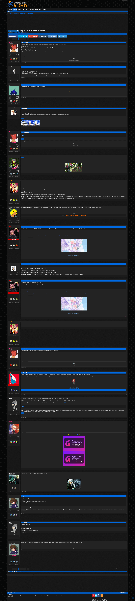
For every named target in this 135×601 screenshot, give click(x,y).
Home (10, 9)
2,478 (17, 393)
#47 (126, 200)
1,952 (17, 176)
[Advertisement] (67, 22)
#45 (126, 147)
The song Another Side (25, 354)
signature (72, 59)
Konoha (18, 56)
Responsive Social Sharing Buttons (96, 600)
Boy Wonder (22, 200)
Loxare (10, 84)
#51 (126, 317)
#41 (126, 62)
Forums (15, 9)
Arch (21, 259)
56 (17, 414)
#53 (126, 367)
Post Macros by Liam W (112, 597)
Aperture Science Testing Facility (14, 78)
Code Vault (17, 220)
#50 (126, 276)
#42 (126, 77)
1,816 (17, 518)
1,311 (17, 445)
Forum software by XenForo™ (99, 597)
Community (38, 9)
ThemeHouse (104, 598)
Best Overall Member (76, 388)
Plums (22, 62)
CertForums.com (104, 600)
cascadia (78, 59)
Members (32, 9)
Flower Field (17, 98)
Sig (24, 431)
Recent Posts (10, 11)
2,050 (17, 62)
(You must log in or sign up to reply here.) (121, 568)
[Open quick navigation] (127, 13)
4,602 (17, 248)
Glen (21, 513)
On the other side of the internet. (14, 439)
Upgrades (44, 9)
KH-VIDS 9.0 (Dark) (11, 592)
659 (17, 103)
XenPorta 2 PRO (94, 599)
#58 (126, 513)
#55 (126, 417)
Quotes (29, 431)
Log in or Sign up (124, 0)
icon (69, 59)
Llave (21, 394)
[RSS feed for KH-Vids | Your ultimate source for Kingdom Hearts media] (102, 595)
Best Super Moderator (71, 388)
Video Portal (21, 9)
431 (17, 80)
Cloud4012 (12, 473)
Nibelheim (17, 485)
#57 (126, 491)
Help (126, 592)
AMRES (10, 398)
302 (17, 491)
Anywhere (17, 243)
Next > (28, 568)
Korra (25, 32)
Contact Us (122, 592)
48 (17, 118)
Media (26, 9)
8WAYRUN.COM (104, 599)
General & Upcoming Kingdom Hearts (17, 32)
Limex (10, 264)
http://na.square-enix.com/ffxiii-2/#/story (62, 402)
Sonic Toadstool (13, 108)
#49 (126, 259)
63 (17, 274)
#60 (126, 549)
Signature (25, 56)
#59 (126, 532)
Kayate (10, 67)
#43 (126, 97)
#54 (126, 394)
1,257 (17, 222)
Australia (18, 512)
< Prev (13, 568)
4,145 (17, 203)
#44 (126, 127)
